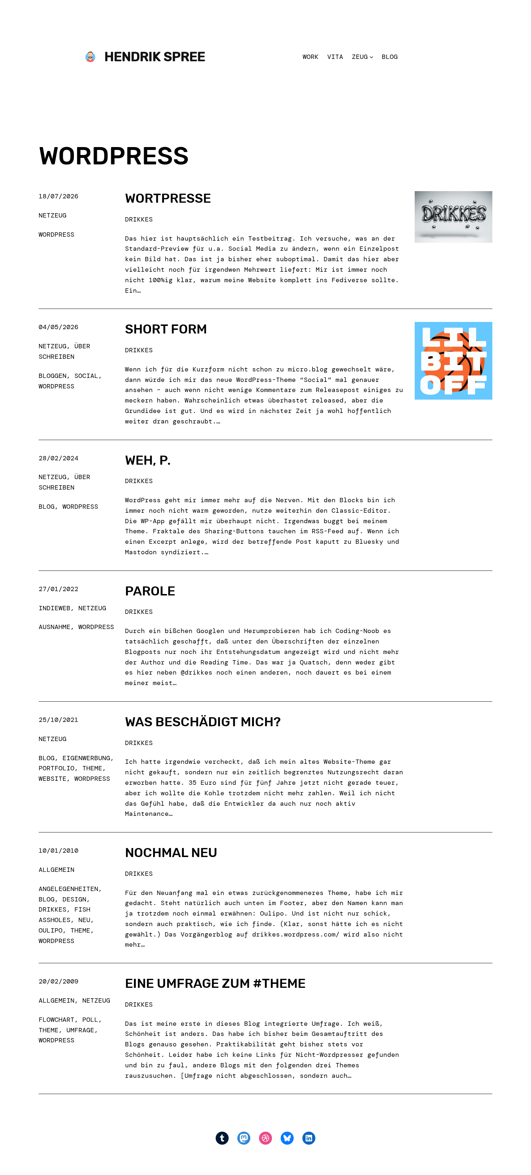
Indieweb (54, 608)
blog (47, 506)
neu (84, 920)
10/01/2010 (58, 850)
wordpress (56, 234)
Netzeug (52, 215)
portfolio (56, 768)
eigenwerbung (86, 758)
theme (92, 768)
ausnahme (54, 627)
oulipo (50, 930)
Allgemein (56, 869)
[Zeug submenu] (372, 57)
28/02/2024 (58, 458)
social (86, 375)
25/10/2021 (58, 719)
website (52, 778)
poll (90, 1019)
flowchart (56, 1019)
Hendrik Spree (154, 56)
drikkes (52, 909)
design (74, 899)
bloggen (52, 375)
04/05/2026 (58, 327)
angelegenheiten (68, 889)
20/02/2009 (58, 981)
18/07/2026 (58, 196)
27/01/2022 (58, 589)
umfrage (80, 1030)
